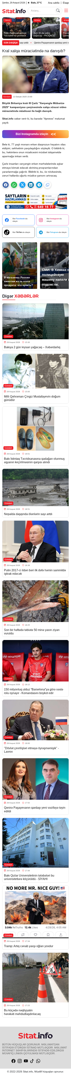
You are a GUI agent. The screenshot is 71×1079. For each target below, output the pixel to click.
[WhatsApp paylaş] (14, 184)
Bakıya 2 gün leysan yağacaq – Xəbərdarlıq (32, 347)
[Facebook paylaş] (5, 184)
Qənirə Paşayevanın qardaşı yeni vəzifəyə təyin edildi (32, 43)
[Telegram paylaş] (39, 184)
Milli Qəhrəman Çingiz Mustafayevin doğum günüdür (32, 398)
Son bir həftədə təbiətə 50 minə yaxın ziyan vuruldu (32, 631)
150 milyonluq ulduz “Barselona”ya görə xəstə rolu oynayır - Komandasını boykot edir (33, 691)
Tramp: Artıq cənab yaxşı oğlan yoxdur (29, 946)
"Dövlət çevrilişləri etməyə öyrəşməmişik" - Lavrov (31, 750)
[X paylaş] (22, 184)
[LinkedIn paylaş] (30, 184)
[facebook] (13, 1061)
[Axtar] (58, 11)
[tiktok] (32, 1061)
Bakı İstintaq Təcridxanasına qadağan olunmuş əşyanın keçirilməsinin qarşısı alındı (34, 460)
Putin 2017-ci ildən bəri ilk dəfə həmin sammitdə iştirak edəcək (35, 572)
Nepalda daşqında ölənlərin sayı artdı (28, 514)
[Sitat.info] (14, 10)
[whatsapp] (38, 1061)
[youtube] (26, 1061)
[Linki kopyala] (47, 184)
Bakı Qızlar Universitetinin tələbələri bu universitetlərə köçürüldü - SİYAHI (29, 877)
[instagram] (20, 1061)
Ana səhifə (53, 2)
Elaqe (66, 2)
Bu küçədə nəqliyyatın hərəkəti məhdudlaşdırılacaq (22, 1012)
